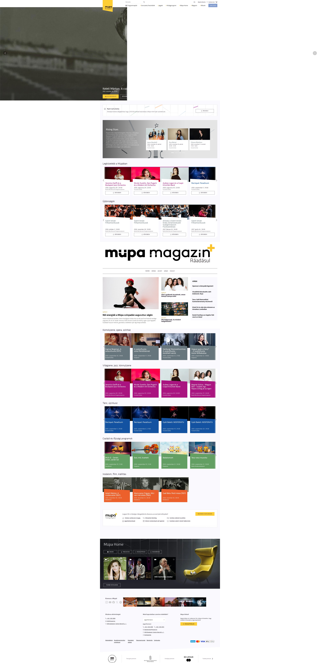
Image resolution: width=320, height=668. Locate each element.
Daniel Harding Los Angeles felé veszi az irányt (203, 316)
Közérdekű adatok (131, 641)
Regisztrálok (189, 624)
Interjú (154, 271)
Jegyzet (160, 271)
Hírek (194, 281)
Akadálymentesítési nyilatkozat (119, 641)
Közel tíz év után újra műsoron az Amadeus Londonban (203, 308)
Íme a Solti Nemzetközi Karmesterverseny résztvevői (202, 300)
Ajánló (166, 271)
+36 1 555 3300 (149, 627)
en (194, 2)
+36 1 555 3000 (111, 618)
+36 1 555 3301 (160, 627)
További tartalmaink (112, 585)
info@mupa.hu (111, 621)
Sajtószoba (157, 640)
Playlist (172, 271)
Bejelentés (150, 640)
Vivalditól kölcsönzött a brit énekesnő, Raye (201, 293)
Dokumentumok (140, 640)
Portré (147, 271)
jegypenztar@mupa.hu (150, 629)
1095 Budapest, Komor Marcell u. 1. (116, 624)
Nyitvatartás (147, 635)
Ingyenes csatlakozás (205, 514)
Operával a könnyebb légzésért (202, 286)
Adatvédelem (109, 640)
